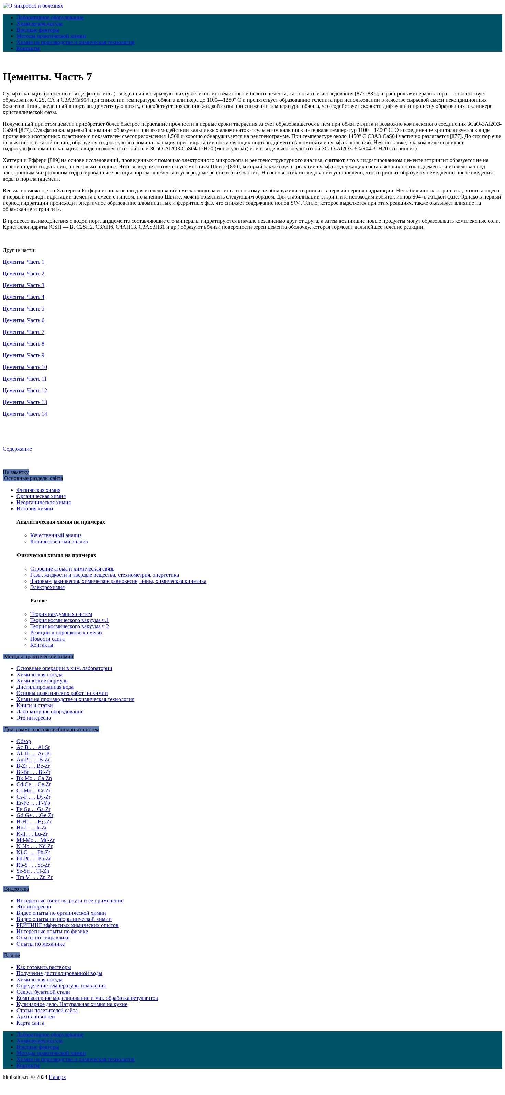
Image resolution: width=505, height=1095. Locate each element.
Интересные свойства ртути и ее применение (69, 900)
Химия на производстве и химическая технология (75, 42)
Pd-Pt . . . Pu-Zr (33, 858)
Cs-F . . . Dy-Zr (33, 797)
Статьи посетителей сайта (47, 1010)
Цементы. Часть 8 (23, 344)
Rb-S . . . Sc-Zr (33, 865)
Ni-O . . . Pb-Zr (33, 852)
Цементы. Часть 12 (25, 390)
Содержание (17, 449)
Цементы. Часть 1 (23, 262)
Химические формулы (42, 681)
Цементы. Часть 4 (23, 297)
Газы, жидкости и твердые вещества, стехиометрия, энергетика (104, 575)
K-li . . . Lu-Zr (32, 834)
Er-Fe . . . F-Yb (33, 803)
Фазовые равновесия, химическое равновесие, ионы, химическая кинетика (118, 581)
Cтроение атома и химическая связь (72, 569)
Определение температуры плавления (61, 986)
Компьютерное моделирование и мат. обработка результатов (87, 998)
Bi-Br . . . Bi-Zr (33, 772)
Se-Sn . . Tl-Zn (32, 871)
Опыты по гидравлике (42, 937)
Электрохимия (47, 587)
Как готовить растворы (43, 967)
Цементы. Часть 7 (23, 332)
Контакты (28, 48)
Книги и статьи (34, 705)
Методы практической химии (51, 36)
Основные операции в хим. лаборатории (64, 668)
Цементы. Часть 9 (23, 355)
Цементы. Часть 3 (23, 285)
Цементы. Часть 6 (23, 320)
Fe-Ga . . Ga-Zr (33, 809)
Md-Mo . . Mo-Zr (35, 840)
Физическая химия (38, 490)
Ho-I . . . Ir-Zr (31, 828)
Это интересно (33, 718)
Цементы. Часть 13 (25, 402)
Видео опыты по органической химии (61, 913)
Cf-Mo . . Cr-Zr (33, 790)
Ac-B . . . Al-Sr (33, 747)
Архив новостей (35, 1016)
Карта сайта (30, 1023)
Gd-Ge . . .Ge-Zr (34, 815)
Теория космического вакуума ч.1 (69, 620)
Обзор (23, 741)
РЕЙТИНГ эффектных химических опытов (67, 925)
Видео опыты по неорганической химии (64, 919)
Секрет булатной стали (43, 992)
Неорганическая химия (43, 502)
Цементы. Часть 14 (25, 414)
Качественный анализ (55, 535)
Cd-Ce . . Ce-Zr (33, 784)
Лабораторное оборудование (49, 17)
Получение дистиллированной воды (59, 973)
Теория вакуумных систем (61, 614)
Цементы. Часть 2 (23, 273)
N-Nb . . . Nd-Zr (34, 846)
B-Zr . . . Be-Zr (33, 766)
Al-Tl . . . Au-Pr (33, 753)
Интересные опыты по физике (52, 931)
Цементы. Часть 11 (25, 379)
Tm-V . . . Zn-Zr (34, 877)
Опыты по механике (40, 944)
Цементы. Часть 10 (25, 367)
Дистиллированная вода (45, 687)
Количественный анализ (59, 541)
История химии (34, 508)
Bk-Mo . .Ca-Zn (34, 778)
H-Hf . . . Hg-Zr (34, 821)
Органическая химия (41, 496)
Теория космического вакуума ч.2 (69, 626)
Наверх (57, 1077)
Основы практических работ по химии (62, 693)
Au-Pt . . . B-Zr (33, 760)
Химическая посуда (39, 23)
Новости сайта (47, 639)
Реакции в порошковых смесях (66, 632)
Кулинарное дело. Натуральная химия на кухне (71, 1004)
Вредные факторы (37, 30)
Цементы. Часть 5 (23, 309)
